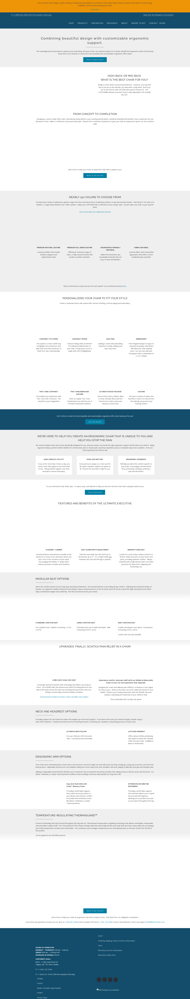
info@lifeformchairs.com (155, 922)
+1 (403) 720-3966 (44, 969)
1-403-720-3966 (106, 922)
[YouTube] (110, 979)
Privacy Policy (42, 997)
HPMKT (40, 993)
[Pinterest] (116, 979)
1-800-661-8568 (71, 922)
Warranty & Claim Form (107, 955)
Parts (100, 945)
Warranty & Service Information (110, 950)
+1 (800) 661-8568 (44, 974)
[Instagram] (104, 979)
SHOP (100, 936)
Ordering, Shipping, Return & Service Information (116, 941)
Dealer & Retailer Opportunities (49, 988)
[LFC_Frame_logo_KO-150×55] (25, 21)
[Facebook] (99, 979)
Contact (40, 983)
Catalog (40, 978)
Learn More (95, 9)
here (124, 286)
